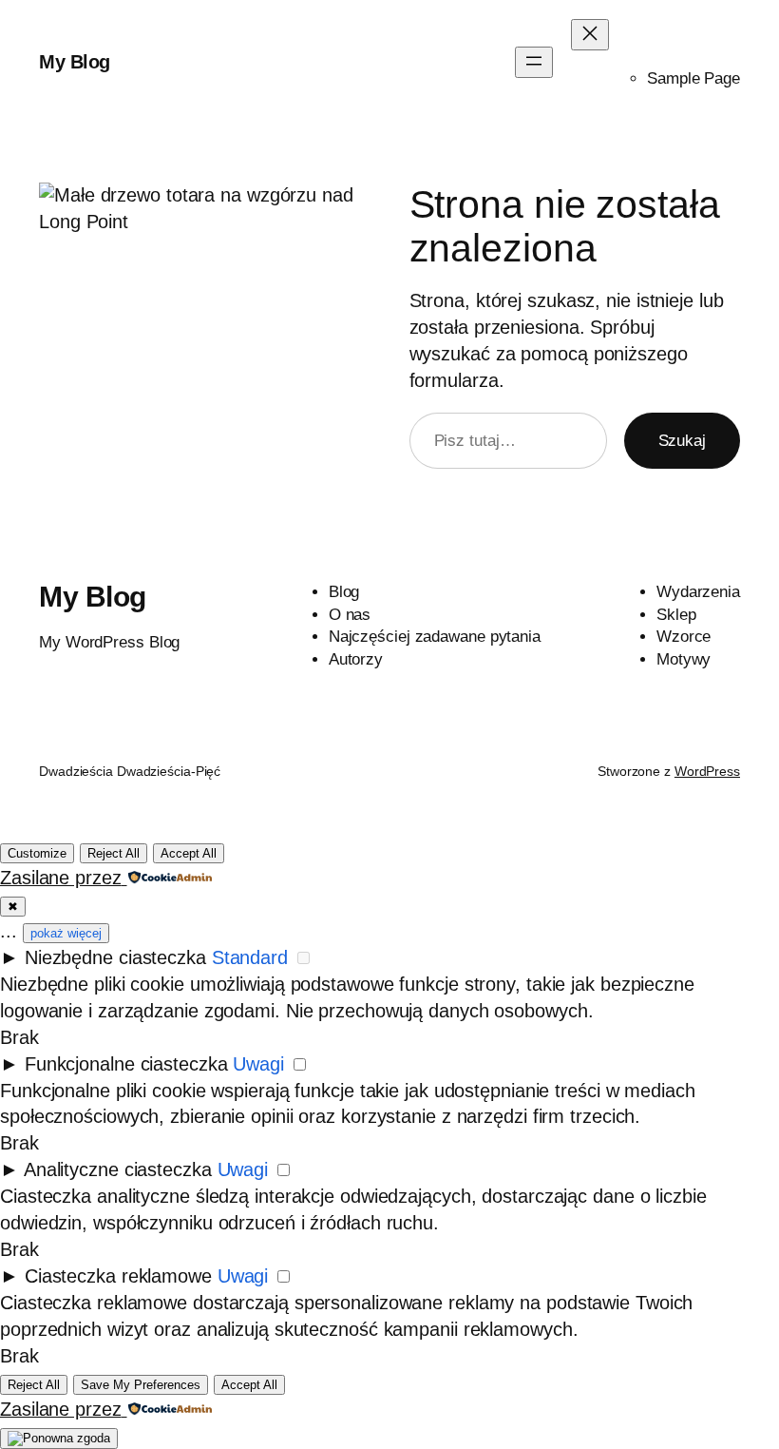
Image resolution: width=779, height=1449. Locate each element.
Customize (37, 853)
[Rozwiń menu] (534, 62)
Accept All (189, 853)
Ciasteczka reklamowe (118, 1275)
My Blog (74, 61)
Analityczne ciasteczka (118, 1169)
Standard (250, 957)
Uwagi (258, 1063)
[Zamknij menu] (590, 34)
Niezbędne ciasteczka (115, 957)
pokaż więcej (66, 933)
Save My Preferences (140, 1385)
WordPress (707, 771)
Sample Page (693, 78)
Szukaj (682, 441)
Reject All (113, 853)
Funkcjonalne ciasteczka (126, 1063)
